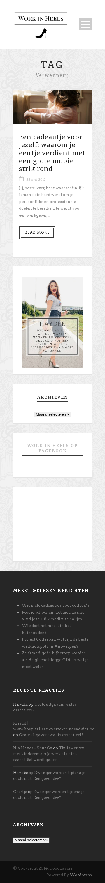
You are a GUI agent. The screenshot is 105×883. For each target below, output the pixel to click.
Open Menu (85, 24)
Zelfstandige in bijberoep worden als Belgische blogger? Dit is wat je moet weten (55, 660)
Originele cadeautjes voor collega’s (55, 605)
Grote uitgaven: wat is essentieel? (51, 735)
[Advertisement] (52, 526)
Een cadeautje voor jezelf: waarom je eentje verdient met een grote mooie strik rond (52, 153)
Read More (37, 232)
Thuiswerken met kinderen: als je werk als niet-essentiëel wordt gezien (49, 754)
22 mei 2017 (36, 179)
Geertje (20, 792)
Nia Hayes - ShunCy (32, 748)
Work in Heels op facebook (52, 448)
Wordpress (81, 875)
